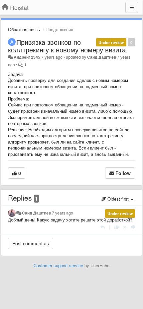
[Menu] (131, 7)
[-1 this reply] (133, 227)
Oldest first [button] (118, 199)
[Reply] (102, 227)
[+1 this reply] (116, 227)
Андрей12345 (27, 57)
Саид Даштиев (101, 57)
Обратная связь (24, 29)
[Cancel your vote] (124, 227)
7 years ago (62, 213)
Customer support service (58, 265)
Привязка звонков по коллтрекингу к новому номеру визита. (68, 45)
